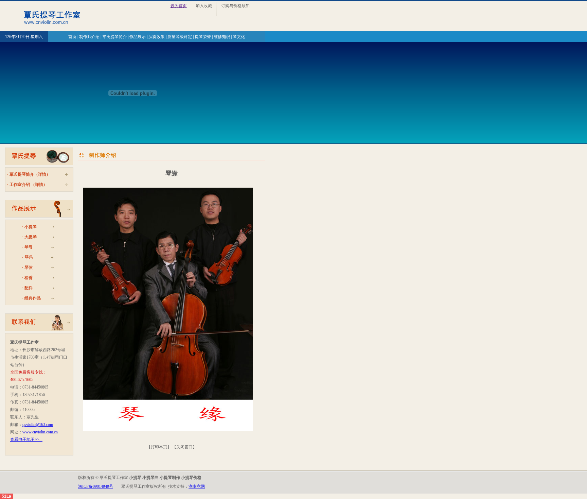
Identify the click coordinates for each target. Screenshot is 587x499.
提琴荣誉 (203, 36)
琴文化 (239, 36)
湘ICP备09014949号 (95, 486)
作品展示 (137, 36)
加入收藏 (204, 5)
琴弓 (28, 247)
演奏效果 (156, 36)
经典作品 (32, 298)
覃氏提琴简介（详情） (30, 174)
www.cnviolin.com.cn (40, 432)
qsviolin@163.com (37, 424)
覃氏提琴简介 (114, 36)
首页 (72, 36)
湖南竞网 (197, 486)
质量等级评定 (179, 36)
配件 (28, 288)
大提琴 (30, 237)
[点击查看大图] (168, 309)
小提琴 (30, 226)
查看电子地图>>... (26, 439)
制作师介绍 (89, 36)
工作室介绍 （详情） (28, 184)
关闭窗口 (184, 447)
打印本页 (159, 447)
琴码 (28, 257)
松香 (28, 277)
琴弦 (28, 267)
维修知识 (222, 36)
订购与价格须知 (235, 5)
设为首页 (179, 5)
